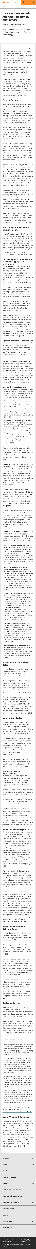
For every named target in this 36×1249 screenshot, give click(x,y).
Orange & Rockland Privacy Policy (10, 1240)
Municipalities (7, 1227)
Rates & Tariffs (8, 1221)
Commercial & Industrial (11, 1202)
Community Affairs (9, 1177)
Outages (6, 1158)
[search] (28, 2)
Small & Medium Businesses (12, 1196)
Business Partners (9, 1209)
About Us (6, 1171)
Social (5, 1234)
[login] (23, 2)
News (5, 6)
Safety (5, 1164)
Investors (6, 1215)
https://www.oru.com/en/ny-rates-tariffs (17, 1112)
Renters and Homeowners (12, 1190)
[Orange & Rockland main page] (8, 2)
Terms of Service (7, 1241)
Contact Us (6, 1183)
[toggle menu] (33, 2)
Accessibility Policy (25, 1240)
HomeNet (23, 1241)
